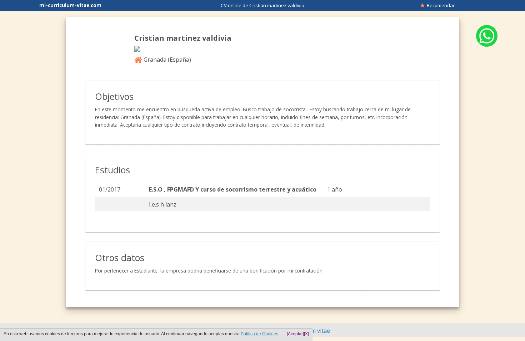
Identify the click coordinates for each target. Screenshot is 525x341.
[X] (306, 333)
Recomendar (440, 5)
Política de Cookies (259, 333)
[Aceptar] (295, 333)
